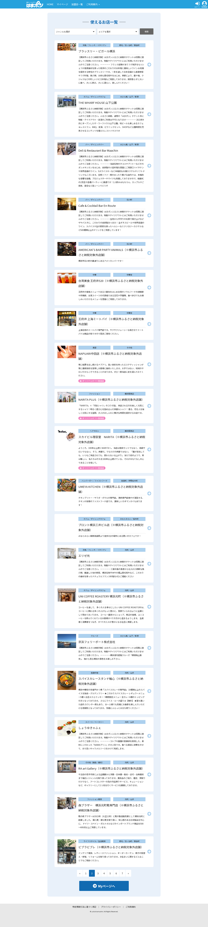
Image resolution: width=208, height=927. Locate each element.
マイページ (62, 4)
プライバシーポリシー (111, 906)
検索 (147, 31)
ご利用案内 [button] (92, 4)
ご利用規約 (131, 906)
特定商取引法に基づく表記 (84, 906)
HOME (50, 4)
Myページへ (106, 886)
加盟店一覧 (77, 4)
